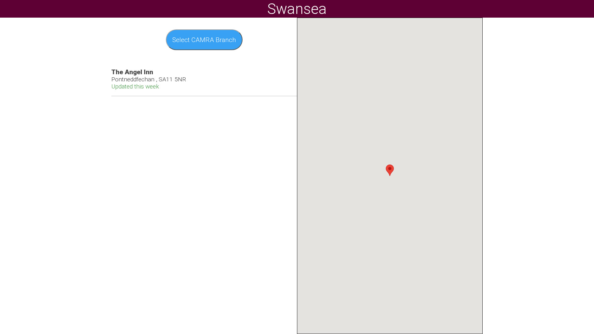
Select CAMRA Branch (204, 40)
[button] (390, 170)
